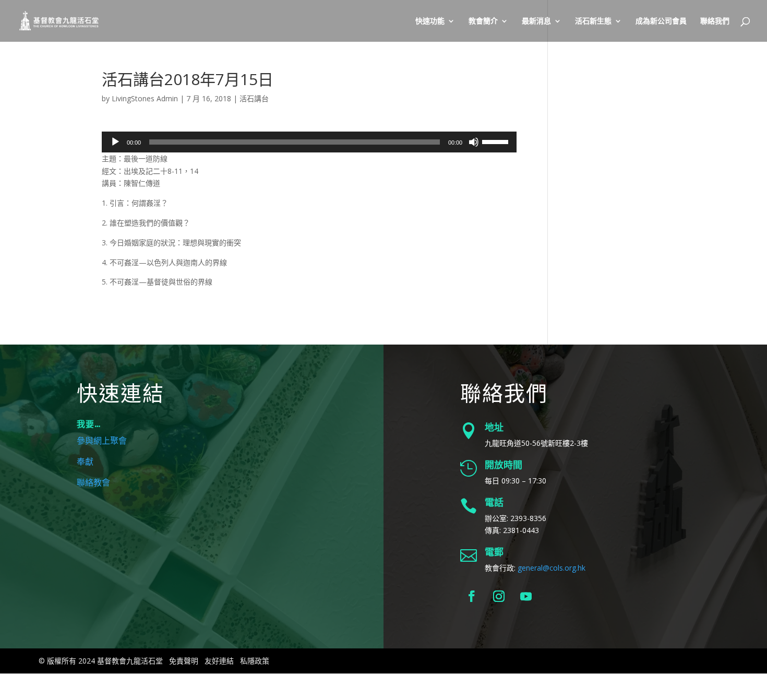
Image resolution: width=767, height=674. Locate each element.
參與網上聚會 (102, 441)
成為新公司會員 (661, 21)
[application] (309, 142)
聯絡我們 (714, 21)
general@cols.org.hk (551, 568)
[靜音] (474, 142)
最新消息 (536, 21)
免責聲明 (183, 661)
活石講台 (254, 98)
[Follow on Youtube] (525, 596)
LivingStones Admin (145, 98)
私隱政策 (254, 661)
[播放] (115, 142)
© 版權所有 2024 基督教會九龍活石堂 (101, 661)
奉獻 (85, 462)
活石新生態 (593, 21)
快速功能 (430, 21)
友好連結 (219, 661)
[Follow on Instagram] (498, 596)
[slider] (496, 141)
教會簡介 (483, 21)
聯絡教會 (93, 483)
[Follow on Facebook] (471, 596)
